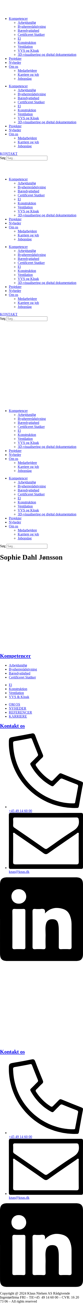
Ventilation (25, 46)
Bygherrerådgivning (32, 26)
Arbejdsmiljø (27, 22)
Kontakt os (12, 726)
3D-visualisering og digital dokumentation (47, 54)
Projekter (15, 58)
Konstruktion (27, 42)
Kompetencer (18, 18)
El (19, 38)
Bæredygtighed (28, 30)
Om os (13, 66)
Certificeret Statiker (31, 34)
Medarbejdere (27, 70)
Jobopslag (25, 78)
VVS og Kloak (28, 50)
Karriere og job (28, 74)
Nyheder (15, 62)
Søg (3, 158)
